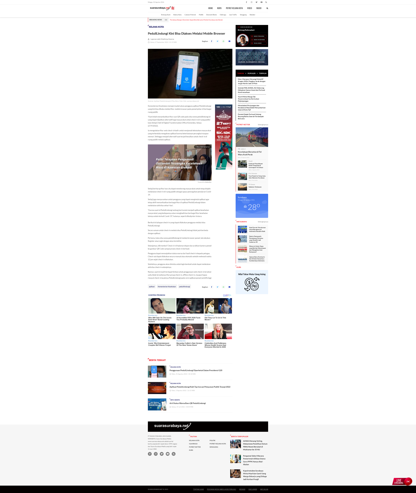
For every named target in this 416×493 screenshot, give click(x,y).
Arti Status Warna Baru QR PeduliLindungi (188, 403)
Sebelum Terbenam (255, 187)
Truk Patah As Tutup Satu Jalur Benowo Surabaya (257, 177)
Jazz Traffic (233, 15)
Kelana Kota (177, 15)
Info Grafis (175, 400)
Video (249, 8)
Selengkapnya (263, 124)
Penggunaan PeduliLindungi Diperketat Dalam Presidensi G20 (196, 370)
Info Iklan (264, 489)
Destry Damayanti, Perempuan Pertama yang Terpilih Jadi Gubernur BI (256, 239)
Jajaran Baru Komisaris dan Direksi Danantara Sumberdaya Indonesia (257, 259)
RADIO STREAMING (259, 36)
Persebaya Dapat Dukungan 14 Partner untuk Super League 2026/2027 (193, 20)
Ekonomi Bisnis (211, 15)
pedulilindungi (184, 286)
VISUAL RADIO (258, 43)
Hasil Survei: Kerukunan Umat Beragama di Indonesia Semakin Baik (257, 229)
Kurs (191, 450)
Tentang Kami (165, 15)
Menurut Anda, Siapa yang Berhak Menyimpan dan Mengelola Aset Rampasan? (257, 249)
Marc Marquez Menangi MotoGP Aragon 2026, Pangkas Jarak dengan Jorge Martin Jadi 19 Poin (251, 81)
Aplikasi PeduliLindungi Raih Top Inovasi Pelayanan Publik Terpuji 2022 (200, 387)
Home (210, 8)
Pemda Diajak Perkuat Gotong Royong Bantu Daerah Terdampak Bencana (251, 116)
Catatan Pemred (190, 15)
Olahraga (223, 15)
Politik (201, 15)
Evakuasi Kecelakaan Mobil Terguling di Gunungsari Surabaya (256, 165)
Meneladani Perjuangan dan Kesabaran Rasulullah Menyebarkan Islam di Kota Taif (252, 107)
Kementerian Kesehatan (167, 286)
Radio (259, 8)
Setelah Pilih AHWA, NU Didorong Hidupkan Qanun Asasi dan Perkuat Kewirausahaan (251, 90)
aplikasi (152, 286)
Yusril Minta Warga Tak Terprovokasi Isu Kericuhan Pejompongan (248, 99)
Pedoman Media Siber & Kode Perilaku (221, 489)
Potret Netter (195, 447)
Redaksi (252, 15)
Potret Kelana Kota (234, 8)
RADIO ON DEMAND (259, 39)
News (219, 8)
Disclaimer (253, 489)
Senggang (243, 15)
